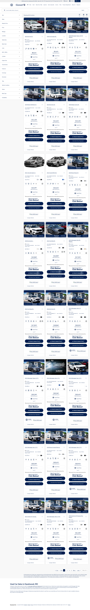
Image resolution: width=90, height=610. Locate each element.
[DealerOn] (13, 604)
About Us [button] (73, 4)
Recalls (69, 604)
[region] (34, 62)
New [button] (30, 4)
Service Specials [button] (51, 4)
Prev (61, 570)
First (57, 570)
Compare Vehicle (30, 81)
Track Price (35, 57)
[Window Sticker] (64, 47)
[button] (43, 25)
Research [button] (78, 4)
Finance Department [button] (67, 4)
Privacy (32, 604)
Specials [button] (45, 4)
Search (83, 10)
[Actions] (42, 36)
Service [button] (56, 4)
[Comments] (42, 49)
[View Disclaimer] (36, 48)
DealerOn (25, 604)
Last (78, 570)
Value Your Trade (39, 4)
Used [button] (33, 4)
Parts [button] (60, 4)
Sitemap (29, 604)
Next (74, 570)
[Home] (28, 4)
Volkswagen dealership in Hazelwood (35, 586)
